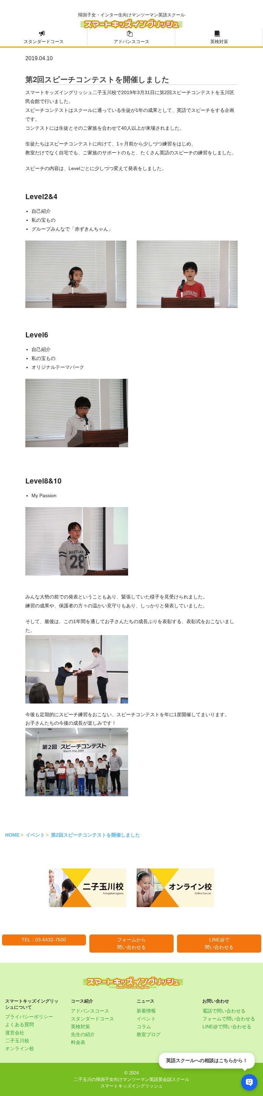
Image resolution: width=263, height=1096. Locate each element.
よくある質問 (19, 1024)
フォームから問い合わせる (131, 943)
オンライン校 (19, 1048)
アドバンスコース (131, 41)
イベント (35, 835)
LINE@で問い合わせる (219, 943)
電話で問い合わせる (224, 1011)
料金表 (78, 1042)
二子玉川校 (17, 1040)
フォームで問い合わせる (228, 1018)
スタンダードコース (44, 41)
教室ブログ (149, 1034)
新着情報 (146, 1011)
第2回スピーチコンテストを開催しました (95, 835)
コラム (144, 1026)
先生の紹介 (83, 1034)
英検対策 (219, 41)
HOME (12, 835)
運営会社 (14, 1032)
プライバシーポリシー (29, 1016)
